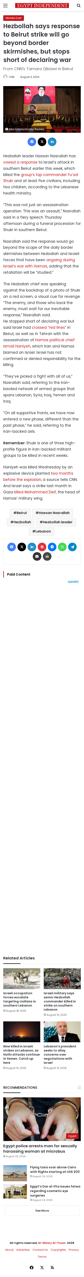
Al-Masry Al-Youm (52, 1243)
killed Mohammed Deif (35, 492)
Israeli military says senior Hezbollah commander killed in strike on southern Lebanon (60, 1001)
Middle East (14, 18)
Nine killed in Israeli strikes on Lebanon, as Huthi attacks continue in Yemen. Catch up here (21, 1054)
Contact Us (40, 1250)
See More (42, 1211)
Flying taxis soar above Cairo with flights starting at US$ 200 (55, 1169)
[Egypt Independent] (42, 5)
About (9, 1250)
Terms (42, 1257)
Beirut (22, 512)
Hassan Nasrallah (54, 512)
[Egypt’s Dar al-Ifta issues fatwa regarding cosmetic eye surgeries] (15, 1191)
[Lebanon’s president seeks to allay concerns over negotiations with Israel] (62, 1031)
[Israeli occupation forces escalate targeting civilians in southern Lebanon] (21, 978)
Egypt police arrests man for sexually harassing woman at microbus (40, 1148)
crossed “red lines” (49, 327)
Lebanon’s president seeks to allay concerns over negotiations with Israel (60, 1054)
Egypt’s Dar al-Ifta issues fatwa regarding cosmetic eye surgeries (55, 1191)
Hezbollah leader (58, 522)
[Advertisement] (42, 769)
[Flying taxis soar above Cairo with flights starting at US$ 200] (15, 1173)
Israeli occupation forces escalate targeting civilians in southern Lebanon (19, 999)
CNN (11, 77)
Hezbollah (22, 522)
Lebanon (43, 531)
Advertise (23, 1250)
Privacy (74, 1250)
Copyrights (58, 1250)
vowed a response (20, 162)
